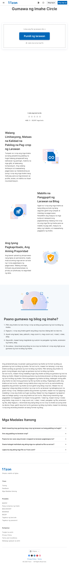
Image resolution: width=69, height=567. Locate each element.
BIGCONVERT (6, 509)
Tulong (4, 485)
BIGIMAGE (5, 512)
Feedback (5, 488)
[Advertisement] (35, 16)
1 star (29, 117)
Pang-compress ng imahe (10, 506)
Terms (40, 559)
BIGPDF (4, 503)
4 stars (37, 117)
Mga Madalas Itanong (9, 491)
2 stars (31, 117)
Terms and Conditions (9, 538)
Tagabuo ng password (9, 520)
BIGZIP (4, 514)
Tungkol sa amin (7, 532)
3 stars (34, 117)
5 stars (40, 117)
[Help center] (43, 2)
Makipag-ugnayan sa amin (11, 541)
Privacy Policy (7, 535)
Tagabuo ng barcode (9, 517)
